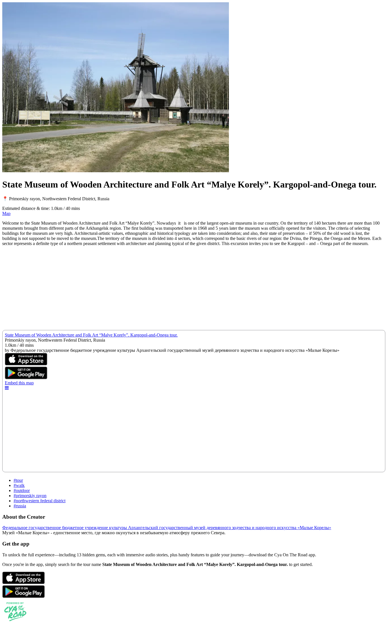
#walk (19, 485)
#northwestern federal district (39, 500)
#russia (20, 505)
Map (6, 213)
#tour (18, 480)
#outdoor (22, 490)
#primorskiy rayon (30, 495)
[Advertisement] (172, 290)
